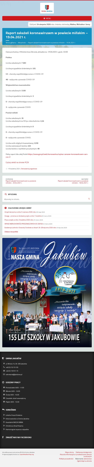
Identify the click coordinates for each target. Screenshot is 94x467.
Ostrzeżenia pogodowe (29, 168)
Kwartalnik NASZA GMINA (14, 422)
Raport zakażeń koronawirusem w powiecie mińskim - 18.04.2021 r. (73, 182)
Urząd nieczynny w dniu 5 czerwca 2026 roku (20, 212)
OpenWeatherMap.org (27, 454)
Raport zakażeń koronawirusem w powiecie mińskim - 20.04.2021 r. (21, 182)
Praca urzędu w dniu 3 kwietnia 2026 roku (19, 220)
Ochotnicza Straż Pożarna (14, 426)
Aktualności (22, 42)
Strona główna (11, 42)
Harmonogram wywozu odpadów (17, 429)
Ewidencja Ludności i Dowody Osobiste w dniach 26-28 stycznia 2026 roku (30, 227)
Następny (85, 179)
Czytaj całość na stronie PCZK (17, 162)
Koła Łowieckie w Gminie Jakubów (17, 418)
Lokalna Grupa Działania (14, 415)
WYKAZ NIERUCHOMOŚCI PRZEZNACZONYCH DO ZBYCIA (24, 223)
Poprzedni (9, 179)
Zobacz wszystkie (11, 232)
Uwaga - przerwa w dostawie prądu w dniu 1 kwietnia (23, 216)
